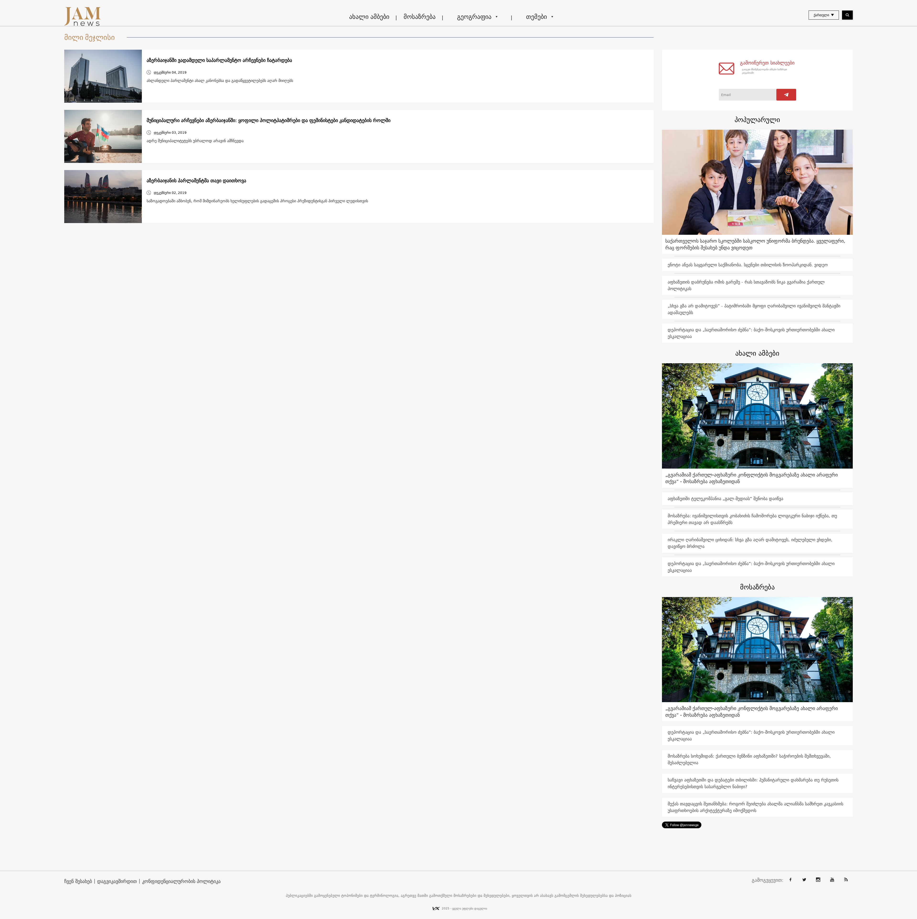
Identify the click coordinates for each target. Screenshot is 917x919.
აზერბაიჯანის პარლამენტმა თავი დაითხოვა (196, 180)
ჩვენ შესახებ (78, 881)
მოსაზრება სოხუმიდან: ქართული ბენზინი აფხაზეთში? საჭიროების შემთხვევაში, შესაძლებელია (749, 759)
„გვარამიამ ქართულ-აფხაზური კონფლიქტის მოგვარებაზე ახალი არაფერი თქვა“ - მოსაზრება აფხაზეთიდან (751, 478)
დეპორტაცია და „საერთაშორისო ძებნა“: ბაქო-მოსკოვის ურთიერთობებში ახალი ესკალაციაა (751, 333)
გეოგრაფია (474, 16)
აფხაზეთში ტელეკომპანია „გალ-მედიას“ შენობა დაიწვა (725, 498)
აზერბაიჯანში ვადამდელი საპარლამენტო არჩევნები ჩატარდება (219, 60)
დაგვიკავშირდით (117, 881)
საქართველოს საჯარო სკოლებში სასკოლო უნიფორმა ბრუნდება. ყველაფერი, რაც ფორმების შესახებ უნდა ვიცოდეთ (755, 244)
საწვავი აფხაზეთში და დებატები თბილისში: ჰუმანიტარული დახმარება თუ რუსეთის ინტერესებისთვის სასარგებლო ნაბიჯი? (753, 783)
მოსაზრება (420, 16)
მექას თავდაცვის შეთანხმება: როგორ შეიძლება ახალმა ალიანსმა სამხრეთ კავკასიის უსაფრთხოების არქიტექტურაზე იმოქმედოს (755, 807)
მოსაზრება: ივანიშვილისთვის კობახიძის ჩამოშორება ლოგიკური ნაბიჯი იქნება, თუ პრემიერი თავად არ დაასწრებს (752, 519)
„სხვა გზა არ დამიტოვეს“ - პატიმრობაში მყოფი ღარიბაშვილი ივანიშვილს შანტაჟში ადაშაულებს (754, 309)
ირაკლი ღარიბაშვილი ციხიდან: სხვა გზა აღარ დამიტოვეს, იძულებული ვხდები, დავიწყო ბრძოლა (750, 543)
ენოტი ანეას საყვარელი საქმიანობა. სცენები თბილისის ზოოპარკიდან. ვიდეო (748, 264)
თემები (536, 16)
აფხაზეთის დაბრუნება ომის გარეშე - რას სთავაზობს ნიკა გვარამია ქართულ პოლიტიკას (746, 285)
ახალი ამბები (369, 16)
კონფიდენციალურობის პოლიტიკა (181, 881)
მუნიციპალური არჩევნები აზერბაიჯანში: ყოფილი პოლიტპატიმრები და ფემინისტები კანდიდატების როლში (268, 120)
